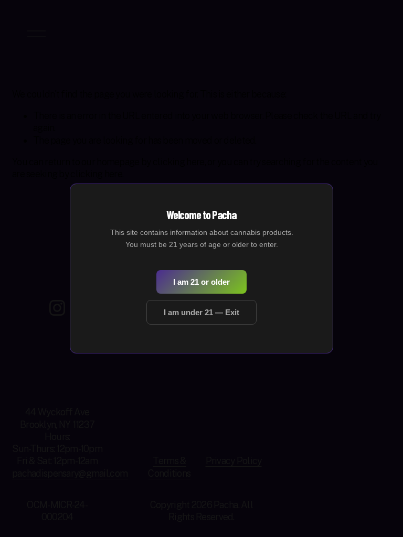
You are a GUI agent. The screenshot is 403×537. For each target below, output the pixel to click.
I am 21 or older (201, 281)
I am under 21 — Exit (201, 312)
